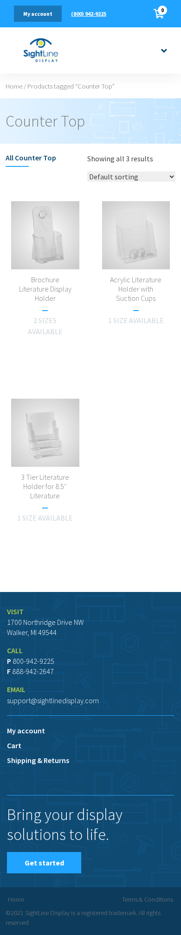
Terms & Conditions (147, 899)
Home (14, 86)
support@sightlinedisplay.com (53, 700)
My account (37, 13)
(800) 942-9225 (88, 13)
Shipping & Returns (38, 760)
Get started (44, 862)
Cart (14, 745)
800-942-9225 (33, 661)
